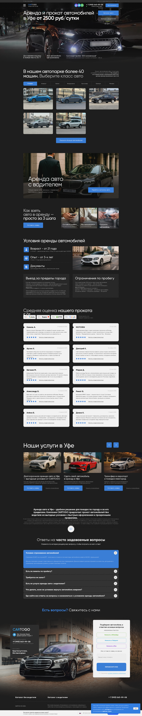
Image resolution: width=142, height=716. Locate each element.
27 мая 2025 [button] (113, 326)
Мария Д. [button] (80, 370)
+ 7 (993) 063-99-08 (94, 5)
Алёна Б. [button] (31, 412)
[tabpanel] (71, 110)
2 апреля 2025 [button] (63, 412)
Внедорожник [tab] (71, 83)
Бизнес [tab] (57, 83)
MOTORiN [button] (80, 327)
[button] (112, 5)
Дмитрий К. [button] (81, 348)
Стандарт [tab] (30, 83)
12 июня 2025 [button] (63, 369)
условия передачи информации (117, 673)
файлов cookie (107, 711)
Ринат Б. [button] (80, 391)
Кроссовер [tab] (85, 83)
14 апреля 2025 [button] (112, 390)
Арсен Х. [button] (31, 348)
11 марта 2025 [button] (112, 412)
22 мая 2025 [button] (113, 369)
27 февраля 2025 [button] (62, 326)
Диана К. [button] (80, 412)
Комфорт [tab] (43, 83)
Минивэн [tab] (111, 83)
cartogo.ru (108, 709)
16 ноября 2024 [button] (112, 348)
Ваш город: (28, 1)
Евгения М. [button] (31, 370)
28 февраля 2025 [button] (62, 348)
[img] (82, 5)
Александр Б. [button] (33, 391)
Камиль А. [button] (31, 327)
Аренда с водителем (108, 19)
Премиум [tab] (98, 83)
